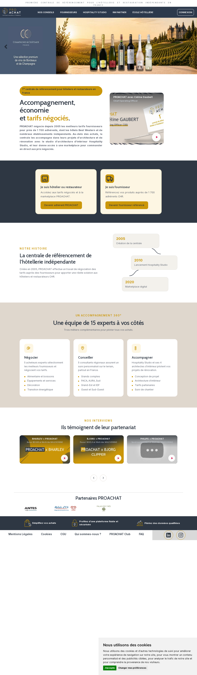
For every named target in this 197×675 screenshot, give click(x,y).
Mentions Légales (20, 534)
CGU (63, 534)
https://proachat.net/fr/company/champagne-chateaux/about (98, 19)
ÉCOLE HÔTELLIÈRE (143, 12)
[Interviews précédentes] (93, 478)
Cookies (46, 534)
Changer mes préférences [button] (132, 668)
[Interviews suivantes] (103, 478)
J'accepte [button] (110, 668)
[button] (5, 45)
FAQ (141, 534)
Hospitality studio (95, 12)
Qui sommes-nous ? (88, 534)
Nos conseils (46, 12)
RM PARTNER (119, 12)
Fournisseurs (68, 12)
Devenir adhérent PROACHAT (61, 205)
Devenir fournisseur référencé (126, 205)
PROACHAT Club (119, 534)
